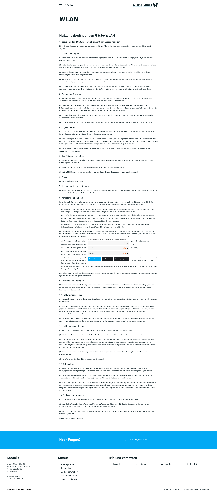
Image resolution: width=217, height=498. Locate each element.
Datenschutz (20, 489)
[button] (128, 236)
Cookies (28, 489)
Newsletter (194, 464)
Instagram (142, 464)
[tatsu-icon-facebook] (65, 5)
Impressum (11, 489)
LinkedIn (168, 464)
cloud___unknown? (69, 479)
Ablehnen (107, 259)
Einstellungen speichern (121, 259)
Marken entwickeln (69, 471)
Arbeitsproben (67, 464)
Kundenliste (66, 468)
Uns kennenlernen (69, 475)
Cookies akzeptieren (94, 259)
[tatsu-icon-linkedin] (72, 5)
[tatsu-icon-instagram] (68, 5)
